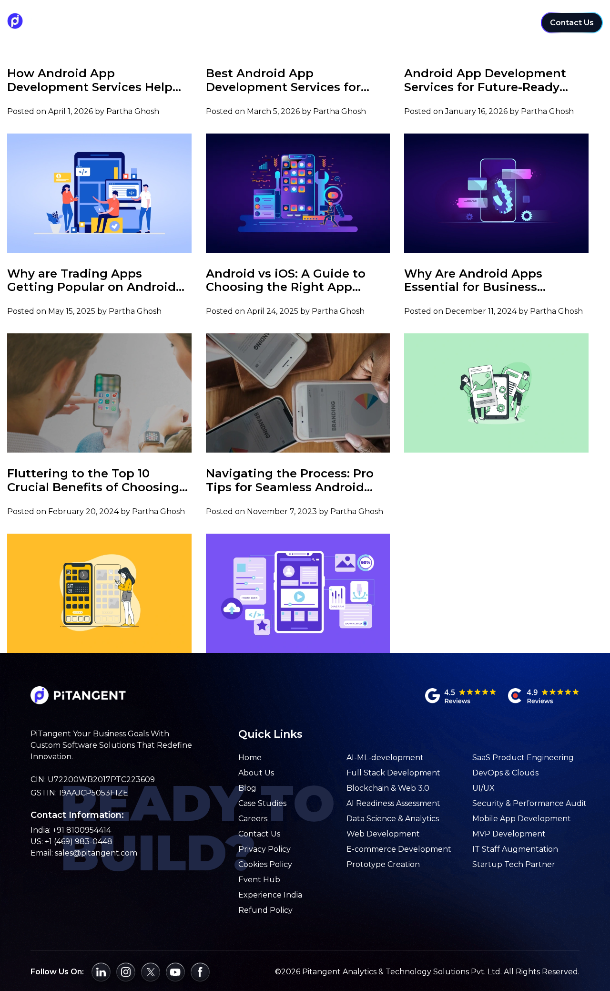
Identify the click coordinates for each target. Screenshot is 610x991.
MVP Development (509, 833)
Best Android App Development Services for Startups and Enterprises (283, 80)
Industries (289, 18)
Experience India (270, 894)
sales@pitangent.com (96, 852)
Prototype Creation (383, 864)
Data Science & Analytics (392, 818)
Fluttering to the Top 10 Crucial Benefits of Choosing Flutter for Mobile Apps (93, 481)
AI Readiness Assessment (393, 803)
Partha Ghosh (132, 111)
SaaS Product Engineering (523, 757)
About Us (256, 772)
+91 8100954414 (81, 830)
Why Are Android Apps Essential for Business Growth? (473, 281)
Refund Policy (265, 910)
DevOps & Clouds (505, 772)
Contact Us (572, 22)
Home (250, 757)
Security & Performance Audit (529, 803)
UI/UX (483, 788)
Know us (404, 18)
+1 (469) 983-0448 (78, 841)
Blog (247, 788)
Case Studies (176, 22)
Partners (508, 18)
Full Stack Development (393, 772)
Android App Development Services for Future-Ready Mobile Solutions (485, 80)
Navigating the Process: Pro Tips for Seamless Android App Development (290, 481)
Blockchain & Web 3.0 (387, 788)
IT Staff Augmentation (515, 849)
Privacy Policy (264, 849)
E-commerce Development (398, 849)
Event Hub (259, 879)
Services (235, 18)
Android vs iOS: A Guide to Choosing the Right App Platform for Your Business (286, 281)
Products (456, 18)
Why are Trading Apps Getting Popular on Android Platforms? (91, 281)
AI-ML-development (385, 757)
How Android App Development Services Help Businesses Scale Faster (90, 80)
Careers (252, 818)
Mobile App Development (521, 818)
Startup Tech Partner (513, 864)
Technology (348, 18)
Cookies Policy (265, 864)
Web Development (383, 833)
